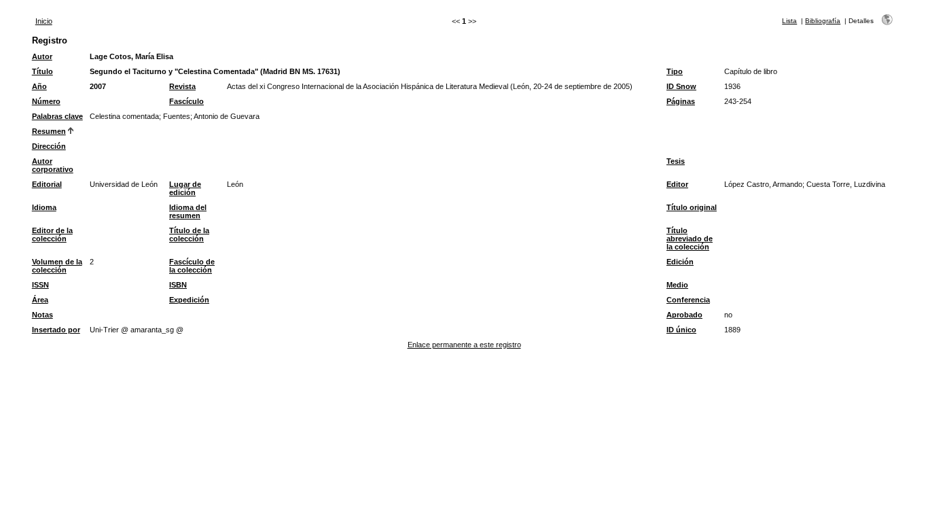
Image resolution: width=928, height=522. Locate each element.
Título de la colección (189, 234)
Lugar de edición (185, 188)
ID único (681, 330)
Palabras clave (57, 116)
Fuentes (176, 116)
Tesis (675, 161)
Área (40, 300)
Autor (42, 56)
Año (39, 86)
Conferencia (688, 300)
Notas (42, 315)
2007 (98, 86)
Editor (677, 184)
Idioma (44, 207)
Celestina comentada (124, 116)
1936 (732, 86)
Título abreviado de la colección (689, 238)
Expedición (189, 300)
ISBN (178, 285)
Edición (680, 262)
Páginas (680, 101)
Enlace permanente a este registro (464, 345)
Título (42, 71)
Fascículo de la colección (192, 266)
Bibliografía (822, 20)
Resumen (49, 131)
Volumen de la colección (57, 266)
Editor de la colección (52, 234)
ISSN (40, 285)
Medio (677, 285)
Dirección (49, 146)
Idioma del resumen (188, 211)
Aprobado (684, 315)
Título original (691, 207)
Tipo (674, 71)
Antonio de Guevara (227, 116)
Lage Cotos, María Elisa (131, 56)
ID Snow (681, 86)
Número (46, 101)
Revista (182, 86)
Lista (789, 20)
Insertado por (56, 330)
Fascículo (186, 101)
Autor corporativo (52, 165)
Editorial (47, 184)
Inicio (43, 21)
